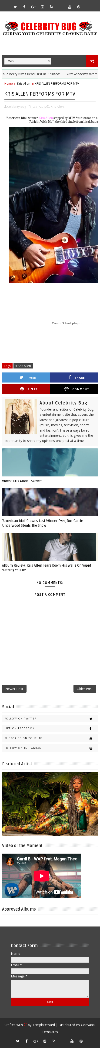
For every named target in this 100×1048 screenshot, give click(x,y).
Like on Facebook (19, 728)
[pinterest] (78, 6)
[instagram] (42, 6)
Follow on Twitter (20, 718)
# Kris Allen (23, 366)
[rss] (51, 6)
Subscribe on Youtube (23, 738)
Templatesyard (43, 1025)
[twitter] (15, 6)
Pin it (32, 389)
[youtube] (69, 6)
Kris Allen (23, 83)
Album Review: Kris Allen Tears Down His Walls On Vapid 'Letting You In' (46, 567)
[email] (60, 4)
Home (8, 83)
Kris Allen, (57, 106)
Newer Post (14, 689)
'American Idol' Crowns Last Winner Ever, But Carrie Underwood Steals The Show (42, 523)
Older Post (85, 689)
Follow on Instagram (23, 748)
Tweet (32, 378)
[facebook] (24, 6)
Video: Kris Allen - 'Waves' (22, 481)
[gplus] (33, 6)
